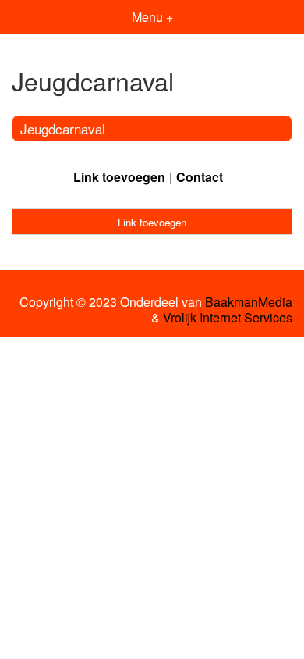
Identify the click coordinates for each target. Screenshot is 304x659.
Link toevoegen (119, 177)
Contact (199, 177)
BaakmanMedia (248, 302)
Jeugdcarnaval (62, 128)
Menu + (152, 17)
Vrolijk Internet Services (227, 318)
